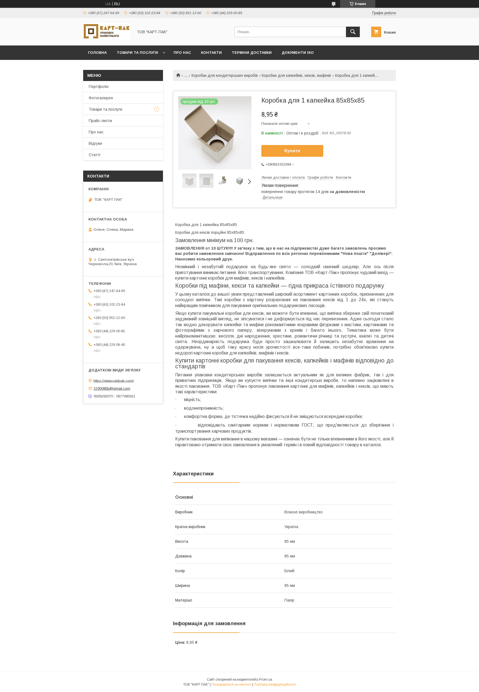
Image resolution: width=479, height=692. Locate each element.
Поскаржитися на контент (231, 684)
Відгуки (95, 143)
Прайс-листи (100, 120)
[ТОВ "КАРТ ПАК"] (106, 38)
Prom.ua (265, 679)
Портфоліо (99, 86)
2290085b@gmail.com (112, 388)
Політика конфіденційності (275, 684)
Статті (94, 155)
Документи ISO (298, 52)
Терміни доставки (252, 52)
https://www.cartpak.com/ (113, 380)
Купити (292, 150)
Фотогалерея (101, 98)
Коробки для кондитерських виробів (225, 75)
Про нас (182, 52)
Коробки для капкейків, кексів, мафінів (296, 75)
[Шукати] (353, 32)
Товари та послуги (137, 52)
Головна (97, 52)
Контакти (211, 52)
